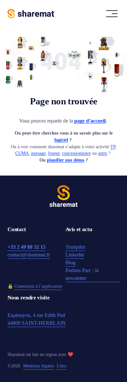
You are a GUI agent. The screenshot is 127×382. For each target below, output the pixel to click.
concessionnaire (76, 153)
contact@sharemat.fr (28, 254)
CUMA (22, 153)
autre (102, 153)
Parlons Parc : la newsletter (82, 274)
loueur (54, 153)
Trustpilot (75, 247)
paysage (38, 153)
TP (112, 146)
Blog (70, 262)
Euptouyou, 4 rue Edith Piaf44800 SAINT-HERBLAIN (36, 319)
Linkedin (74, 254)
